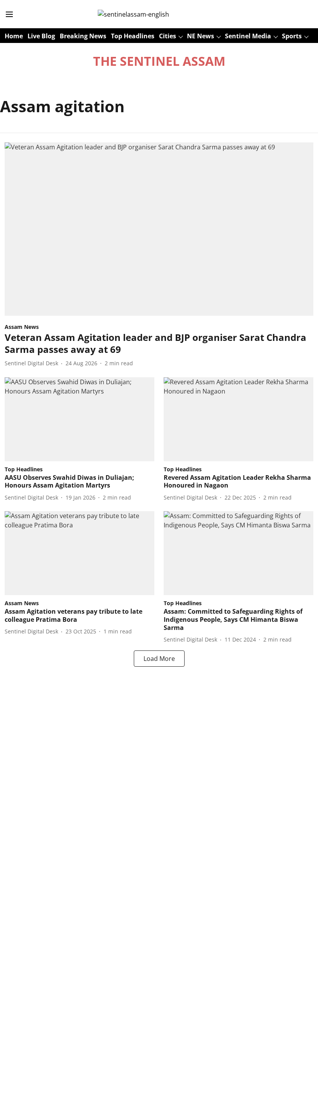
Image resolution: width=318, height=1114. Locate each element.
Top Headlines (132, 36)
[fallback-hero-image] (159, 229)
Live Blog (41, 36)
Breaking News (83, 36)
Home (14, 36)
